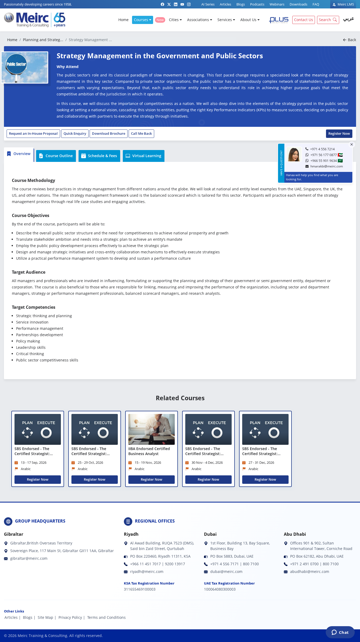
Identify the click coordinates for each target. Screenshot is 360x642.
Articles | (12, 617)
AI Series (208, 4)
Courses (141, 19)
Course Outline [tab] (59, 155)
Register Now (339, 133)
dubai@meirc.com (226, 571)
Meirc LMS (345, 4)
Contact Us (303, 19)
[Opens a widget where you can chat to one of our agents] (340, 632)
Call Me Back (141, 133)
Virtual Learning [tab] (146, 155)
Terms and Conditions (106, 617)
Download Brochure (108, 133)
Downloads (298, 4)
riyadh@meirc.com (146, 571)
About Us (248, 19)
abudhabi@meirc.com (309, 571)
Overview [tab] (21, 153)
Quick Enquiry (75, 133)
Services (225, 19)
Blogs (240, 4)
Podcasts (257, 4)
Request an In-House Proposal (33, 133)
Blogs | (29, 617)
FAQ (316, 4)
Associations (198, 19)
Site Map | (47, 617)
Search (325, 19)
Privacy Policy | (72, 617)
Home (123, 19)
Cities (174, 19)
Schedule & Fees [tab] (102, 155)
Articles (225, 4)
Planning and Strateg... (43, 39)
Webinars (277, 4)
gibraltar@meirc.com (28, 558)
